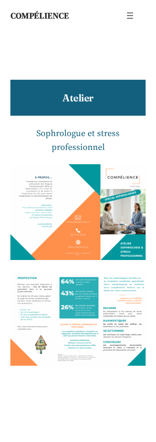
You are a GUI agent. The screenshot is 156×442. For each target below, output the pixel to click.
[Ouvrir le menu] (130, 15)
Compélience (39, 16)
